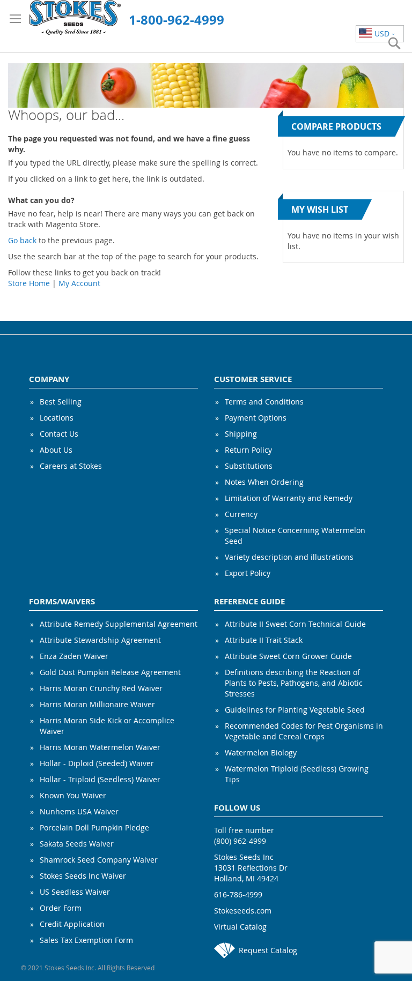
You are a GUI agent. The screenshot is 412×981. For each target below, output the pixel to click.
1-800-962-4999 (176, 20)
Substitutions (249, 466)
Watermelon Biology (261, 752)
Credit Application (72, 924)
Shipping (241, 434)
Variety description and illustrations (289, 557)
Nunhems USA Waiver (79, 811)
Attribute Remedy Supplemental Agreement (118, 624)
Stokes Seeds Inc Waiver (83, 876)
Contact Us (59, 434)
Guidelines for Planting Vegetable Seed (295, 710)
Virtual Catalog (240, 927)
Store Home (29, 283)
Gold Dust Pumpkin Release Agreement (110, 672)
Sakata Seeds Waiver (77, 843)
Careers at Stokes (71, 466)
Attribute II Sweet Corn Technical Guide (295, 624)
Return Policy (248, 450)
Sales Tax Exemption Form (86, 940)
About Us (56, 450)
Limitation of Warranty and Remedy (288, 498)
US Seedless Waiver (75, 892)
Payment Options (255, 418)
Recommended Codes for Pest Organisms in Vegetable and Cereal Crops (304, 731)
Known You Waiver (73, 795)
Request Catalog (268, 950)
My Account (79, 283)
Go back (22, 240)
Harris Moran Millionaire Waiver (97, 704)
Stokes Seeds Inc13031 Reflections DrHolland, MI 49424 (251, 867)
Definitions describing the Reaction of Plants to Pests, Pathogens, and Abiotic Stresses (294, 683)
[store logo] (75, 17)
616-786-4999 (238, 894)
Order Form (61, 908)
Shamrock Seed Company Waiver (99, 860)
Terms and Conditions (264, 401)
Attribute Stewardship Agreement (100, 640)
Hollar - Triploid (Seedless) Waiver (100, 779)
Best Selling (61, 401)
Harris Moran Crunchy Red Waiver (101, 688)
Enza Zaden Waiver (74, 656)
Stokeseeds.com (242, 910)
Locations (56, 418)
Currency (241, 514)
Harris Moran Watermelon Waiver (100, 747)
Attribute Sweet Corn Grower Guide (288, 656)
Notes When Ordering (264, 482)
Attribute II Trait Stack (264, 640)
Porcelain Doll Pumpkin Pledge (94, 827)
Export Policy (247, 573)
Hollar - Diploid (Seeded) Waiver (97, 763)
